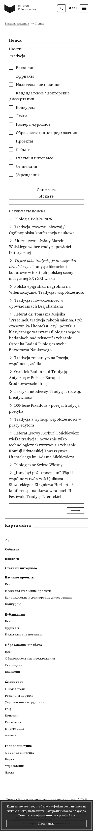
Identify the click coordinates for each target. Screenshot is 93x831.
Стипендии (26, 166)
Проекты (24, 141)
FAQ (8, 709)
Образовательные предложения (46, 132)
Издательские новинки (38, 84)
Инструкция (14, 729)
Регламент (13, 722)
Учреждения (27, 174)
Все (8, 584)
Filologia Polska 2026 (33, 219)
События (23, 149)
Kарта (9, 759)
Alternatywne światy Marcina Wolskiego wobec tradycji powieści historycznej (40, 246)
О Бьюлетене (15, 689)
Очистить (46, 189)
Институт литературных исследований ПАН (53, 800)
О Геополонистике (19, 753)
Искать (46, 196)
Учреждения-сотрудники (24, 702)
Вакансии (24, 67)
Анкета (10, 735)
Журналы (24, 76)
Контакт (11, 715)
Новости (12, 559)
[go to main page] (21, 9)
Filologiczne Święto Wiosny (38, 464)
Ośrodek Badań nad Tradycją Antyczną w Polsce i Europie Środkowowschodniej (38, 377)
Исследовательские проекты (28, 591)
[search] (61, 8)
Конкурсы (25, 107)
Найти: (15, 49)
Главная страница (17, 24)
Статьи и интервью (34, 158)
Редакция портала (19, 696)
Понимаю (46, 824)
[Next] (75, 510)
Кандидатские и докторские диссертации (38, 598)
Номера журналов (33, 124)
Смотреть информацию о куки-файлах (46, 815)
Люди (21, 116)
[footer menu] (8, 541)
